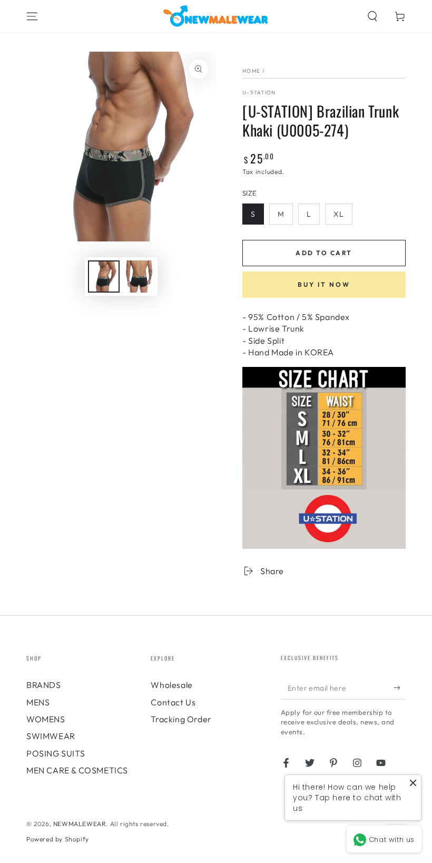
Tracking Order (181, 719)
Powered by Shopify (57, 839)
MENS (38, 702)
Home (251, 70)
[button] (372, 16)
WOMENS (45, 719)
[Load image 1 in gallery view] (104, 276)
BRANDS (43, 685)
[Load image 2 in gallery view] (138, 276)
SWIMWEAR (50, 736)
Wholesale (171, 685)
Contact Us (173, 702)
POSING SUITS (55, 753)
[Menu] (32, 16)
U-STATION (259, 92)
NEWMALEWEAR (79, 824)
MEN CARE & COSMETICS (77, 770)
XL (338, 214)
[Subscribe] (400, 687)
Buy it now (324, 284)
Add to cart (324, 253)
